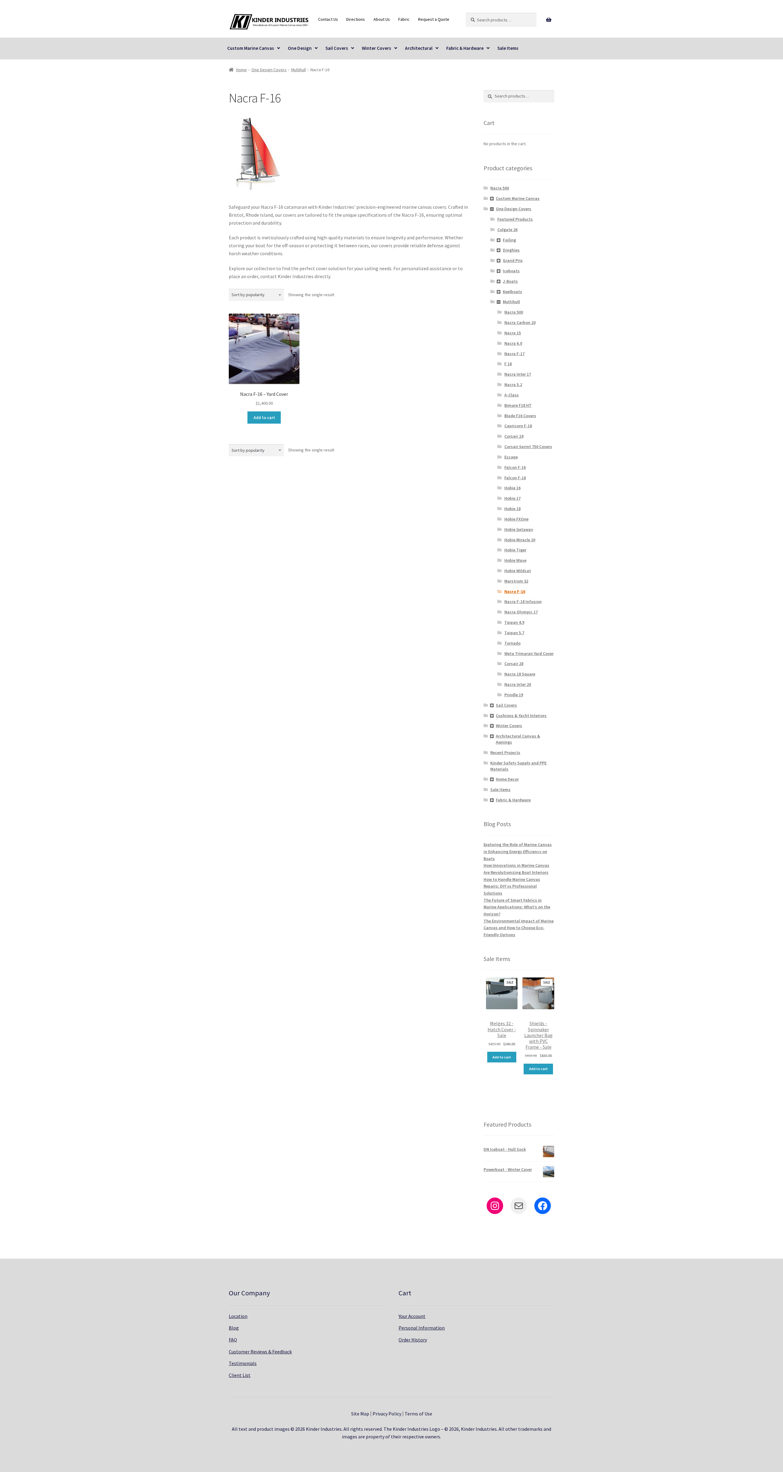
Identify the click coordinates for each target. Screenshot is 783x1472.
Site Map (360, 1414)
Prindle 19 (513, 694)
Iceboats (511, 271)
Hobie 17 (512, 498)
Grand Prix (513, 260)
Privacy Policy (387, 1414)
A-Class (511, 395)
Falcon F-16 (515, 467)
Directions (355, 19)
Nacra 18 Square (519, 674)
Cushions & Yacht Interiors (521, 715)
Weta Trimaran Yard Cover (529, 653)
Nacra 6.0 (513, 343)
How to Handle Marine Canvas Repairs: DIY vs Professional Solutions (512, 886)
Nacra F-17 (514, 353)
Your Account (412, 1316)
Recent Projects (505, 752)
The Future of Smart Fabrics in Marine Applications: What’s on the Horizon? (517, 907)
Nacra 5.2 (513, 384)
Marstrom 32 (516, 581)
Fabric (404, 19)
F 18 (508, 363)
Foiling (509, 240)
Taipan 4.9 (514, 622)
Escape (511, 457)
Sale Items (507, 48)
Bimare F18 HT (518, 405)
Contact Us (328, 19)
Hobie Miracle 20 (519, 540)
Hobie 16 (512, 488)
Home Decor (507, 779)
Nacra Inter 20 (517, 684)
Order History (413, 1340)
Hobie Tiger (515, 550)
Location (238, 1316)
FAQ (233, 1340)
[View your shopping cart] (549, 20)
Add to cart (264, 417)
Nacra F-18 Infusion (523, 601)
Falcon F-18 (515, 477)
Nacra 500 (499, 188)
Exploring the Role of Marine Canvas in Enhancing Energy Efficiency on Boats (518, 851)
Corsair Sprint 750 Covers (528, 446)
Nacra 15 (512, 333)
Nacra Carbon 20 (520, 322)
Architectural (418, 48)
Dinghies (511, 250)
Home (241, 69)
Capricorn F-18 (518, 426)
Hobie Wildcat (517, 570)
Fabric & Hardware (465, 48)
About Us (381, 19)
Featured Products (515, 219)
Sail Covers (336, 48)
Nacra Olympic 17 (521, 612)
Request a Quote (433, 19)
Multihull (298, 69)
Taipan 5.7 (514, 632)
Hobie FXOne (516, 519)
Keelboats (512, 291)
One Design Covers (269, 69)
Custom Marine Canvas (250, 48)
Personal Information (422, 1328)
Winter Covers (376, 48)
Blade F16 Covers (520, 415)
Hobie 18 (512, 508)
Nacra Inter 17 (517, 374)
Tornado (512, 643)
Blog (234, 1328)
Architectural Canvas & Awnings (518, 739)
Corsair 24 (513, 436)
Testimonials (243, 1363)
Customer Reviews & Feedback (260, 1352)
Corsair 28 (513, 663)
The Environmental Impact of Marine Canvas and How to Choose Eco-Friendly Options (519, 927)
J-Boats (510, 281)
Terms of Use (418, 1414)
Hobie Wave (515, 560)
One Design (300, 48)
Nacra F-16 (514, 591)
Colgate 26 (507, 229)
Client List (239, 1375)
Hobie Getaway (518, 529)
